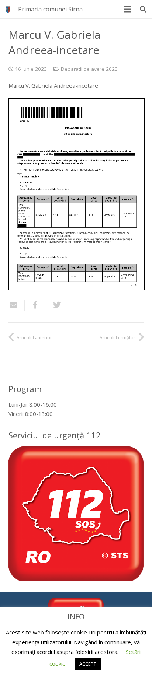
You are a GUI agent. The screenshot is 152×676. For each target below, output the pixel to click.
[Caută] (143, 9)
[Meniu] (127, 9)
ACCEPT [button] (87, 664)
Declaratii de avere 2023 (89, 69)
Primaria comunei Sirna (50, 9)
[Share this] (35, 305)
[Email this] (16, 305)
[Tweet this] (54, 305)
